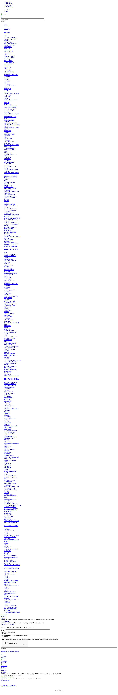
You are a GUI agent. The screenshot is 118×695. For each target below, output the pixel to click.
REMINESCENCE (9, 204)
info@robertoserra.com (7, 677)
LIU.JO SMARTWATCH (11, 170)
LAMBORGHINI (9, 162)
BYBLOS (7, 68)
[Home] (3, 14)
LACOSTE (7, 159)
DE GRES (7, 96)
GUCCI (6, 129)
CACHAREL (8, 70)
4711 (5, 36)
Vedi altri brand (5, 621)
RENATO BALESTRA (10, 205)
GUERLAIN (7, 131)
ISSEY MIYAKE (9, 142)
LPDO (6, 174)
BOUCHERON (8, 64)
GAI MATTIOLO (9, 120)
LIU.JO (6, 168)
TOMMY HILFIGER (10, 232)
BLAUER (7, 59)
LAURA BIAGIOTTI (10, 166)
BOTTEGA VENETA (10, 62)
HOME (6, 24)
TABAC (6, 226)
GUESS (6, 132)
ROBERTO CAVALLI (10, 208)
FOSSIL (6, 118)
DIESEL (6, 98)
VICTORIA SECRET (10, 243)
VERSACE (7, 241)
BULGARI (7, 65)
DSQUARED (8, 101)
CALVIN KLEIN (9, 72)
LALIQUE (7, 160)
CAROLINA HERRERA (11, 75)
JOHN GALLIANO (9, 148)
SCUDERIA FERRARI (10, 219)
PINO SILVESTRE (9, 198)
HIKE (6, 137)
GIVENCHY (8, 126)
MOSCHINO (8, 190)
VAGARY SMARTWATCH (12, 236)
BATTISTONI (8, 54)
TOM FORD (7, 230)
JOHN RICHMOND (10, 149)
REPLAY (7, 207)
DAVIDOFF (7, 95)
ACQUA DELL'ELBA (10, 37)
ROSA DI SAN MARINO (11, 215)
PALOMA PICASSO (10, 196)
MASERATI (7, 179)
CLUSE (6, 90)
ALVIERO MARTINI (10, 44)
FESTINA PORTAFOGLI (11, 114)
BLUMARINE (8, 61)
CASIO (6, 78)
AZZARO (7, 53)
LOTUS (6, 171)
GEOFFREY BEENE (10, 123)
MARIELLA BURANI (10, 177)
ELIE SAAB (7, 104)
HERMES (7, 135)
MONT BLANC (8, 187)
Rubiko (61, 690)
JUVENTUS (7, 152)
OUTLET (3, 618)
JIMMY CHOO (8, 146)
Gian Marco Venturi (9, 305)
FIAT (5, 115)
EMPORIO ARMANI (10, 107)
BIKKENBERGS (9, 58)
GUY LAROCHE (9, 134)
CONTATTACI (8, 7)
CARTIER (7, 76)
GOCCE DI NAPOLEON (11, 128)
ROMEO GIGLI (8, 213)
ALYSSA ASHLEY (9, 45)
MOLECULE (8, 185)
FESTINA (7, 112)
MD (5, 180)
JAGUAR (7, 143)
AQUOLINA (8, 47)
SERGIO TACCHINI (10, 222)
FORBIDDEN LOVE (10, 117)
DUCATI (6, 103)
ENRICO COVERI (9, 109)
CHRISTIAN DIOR (9, 86)
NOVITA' (3, 616)
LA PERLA (7, 157)
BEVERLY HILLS (9, 56)
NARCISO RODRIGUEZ (11, 191)
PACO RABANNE (9, 194)
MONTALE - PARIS (10, 188)
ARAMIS (7, 48)
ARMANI (7, 50)
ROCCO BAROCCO (10, 210)
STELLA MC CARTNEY (11, 224)
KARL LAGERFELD (10, 154)
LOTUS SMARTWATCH (11, 173)
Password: (4, 633)
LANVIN (7, 165)
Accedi (6, 11)
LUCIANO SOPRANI (10, 176)
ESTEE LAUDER (9, 110)
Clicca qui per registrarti (7, 624)
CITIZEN (7, 87)
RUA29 (6, 216)
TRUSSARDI (8, 233)
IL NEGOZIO (8, 2)
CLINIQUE (7, 89)
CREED (6, 92)
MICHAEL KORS (9, 182)
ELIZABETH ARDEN (10, 106)
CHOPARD (7, 84)
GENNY (6, 121)
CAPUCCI (7, 73)
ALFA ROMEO (8, 42)
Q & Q (6, 202)
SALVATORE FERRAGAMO (12, 218)
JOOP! (6, 151)
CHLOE (6, 82)
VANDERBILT (8, 240)
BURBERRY (8, 67)
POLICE (6, 199)
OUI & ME (7, 193)
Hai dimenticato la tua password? (10, 651)
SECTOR (7, 221)
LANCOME (7, 163)
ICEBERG (7, 140)
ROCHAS (7, 212)
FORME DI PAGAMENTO (8, 686)
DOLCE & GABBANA (11, 100)
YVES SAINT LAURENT (11, 244)
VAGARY (7, 235)
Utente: (3, 630)
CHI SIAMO (7, 5)
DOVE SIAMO (8, 3)
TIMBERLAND (8, 229)
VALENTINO (8, 238)
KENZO (6, 156)
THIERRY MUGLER (10, 227)
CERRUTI (7, 81)
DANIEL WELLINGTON (11, 93)
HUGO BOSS (8, 138)
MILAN (6, 184)
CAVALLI (7, 79)
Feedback (6, 26)
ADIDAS (7, 40)
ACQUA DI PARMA (10, 39)
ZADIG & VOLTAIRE (10, 246)
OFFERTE (4, 615)
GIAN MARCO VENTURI (12, 124)
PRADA (6, 201)
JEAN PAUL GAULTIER (11, 145)
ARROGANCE (8, 51)
